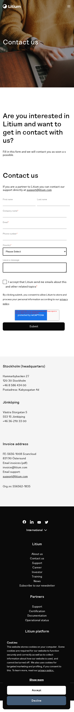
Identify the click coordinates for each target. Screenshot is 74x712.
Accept (36, 690)
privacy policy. (46, 670)
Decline (36, 701)
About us (37, 554)
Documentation (37, 616)
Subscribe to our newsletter (37, 586)
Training (37, 576)
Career (37, 567)
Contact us (37, 558)
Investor (37, 572)
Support (37, 563)
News (37, 581)
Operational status (37, 620)
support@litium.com (39, 190)
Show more (36, 680)
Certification (37, 611)
